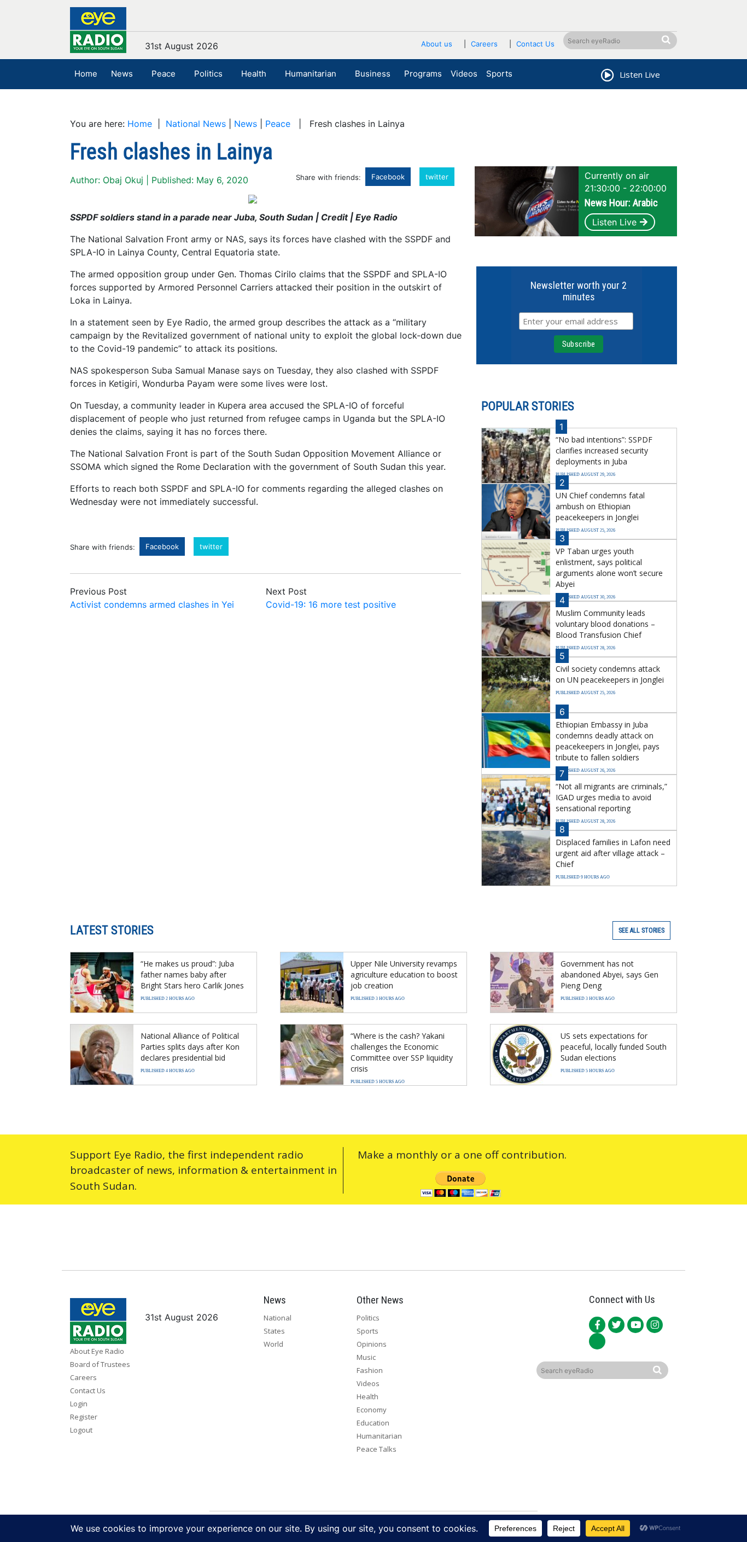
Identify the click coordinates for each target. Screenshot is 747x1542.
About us (436, 43)
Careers (484, 43)
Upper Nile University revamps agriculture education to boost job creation (404, 974)
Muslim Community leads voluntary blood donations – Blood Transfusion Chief (605, 624)
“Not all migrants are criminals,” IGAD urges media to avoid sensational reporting (611, 797)
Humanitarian (310, 73)
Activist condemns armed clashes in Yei (152, 604)
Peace (163, 73)
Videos (464, 73)
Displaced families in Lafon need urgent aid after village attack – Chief (613, 853)
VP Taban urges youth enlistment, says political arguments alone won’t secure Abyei (609, 567)
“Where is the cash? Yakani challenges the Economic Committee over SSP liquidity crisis (402, 1052)
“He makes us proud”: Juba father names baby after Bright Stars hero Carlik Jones (192, 974)
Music (366, 1357)
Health (253, 73)
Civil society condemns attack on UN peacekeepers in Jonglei (610, 674)
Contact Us (535, 43)
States (274, 1331)
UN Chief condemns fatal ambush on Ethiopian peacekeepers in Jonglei (600, 506)
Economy (372, 1410)
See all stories (641, 930)
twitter (436, 176)
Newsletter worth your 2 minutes (578, 291)
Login (78, 1404)
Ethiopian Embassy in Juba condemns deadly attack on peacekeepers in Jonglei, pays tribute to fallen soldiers (608, 741)
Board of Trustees (100, 1364)
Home (85, 73)
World (273, 1344)
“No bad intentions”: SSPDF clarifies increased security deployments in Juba (604, 450)
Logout (81, 1430)
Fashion (370, 1370)
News (122, 73)
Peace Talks (376, 1449)
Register (83, 1417)
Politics (208, 73)
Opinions (372, 1344)
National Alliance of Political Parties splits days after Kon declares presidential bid (190, 1047)
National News (196, 123)
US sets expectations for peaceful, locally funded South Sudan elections (614, 1047)
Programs (423, 73)
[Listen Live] (606, 76)
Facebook (388, 176)
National (277, 1318)
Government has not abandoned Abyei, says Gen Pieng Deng (609, 974)
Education (373, 1423)
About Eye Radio (97, 1351)
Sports (499, 73)
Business (372, 73)
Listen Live (614, 222)
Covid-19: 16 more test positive (331, 604)
